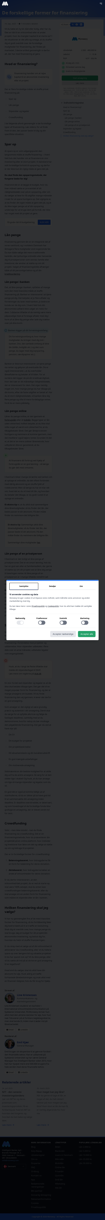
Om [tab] (81, 586)
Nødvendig (20, 618)
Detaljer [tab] (52, 586)
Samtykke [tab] (23, 586)
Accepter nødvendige (63, 634)
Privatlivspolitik (38, 606)
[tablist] (52, 586)
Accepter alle (87, 634)
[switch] (20, 623)
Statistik (63, 618)
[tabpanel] (52, 610)
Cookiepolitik (53, 606)
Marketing (84, 618)
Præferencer (41, 618)
